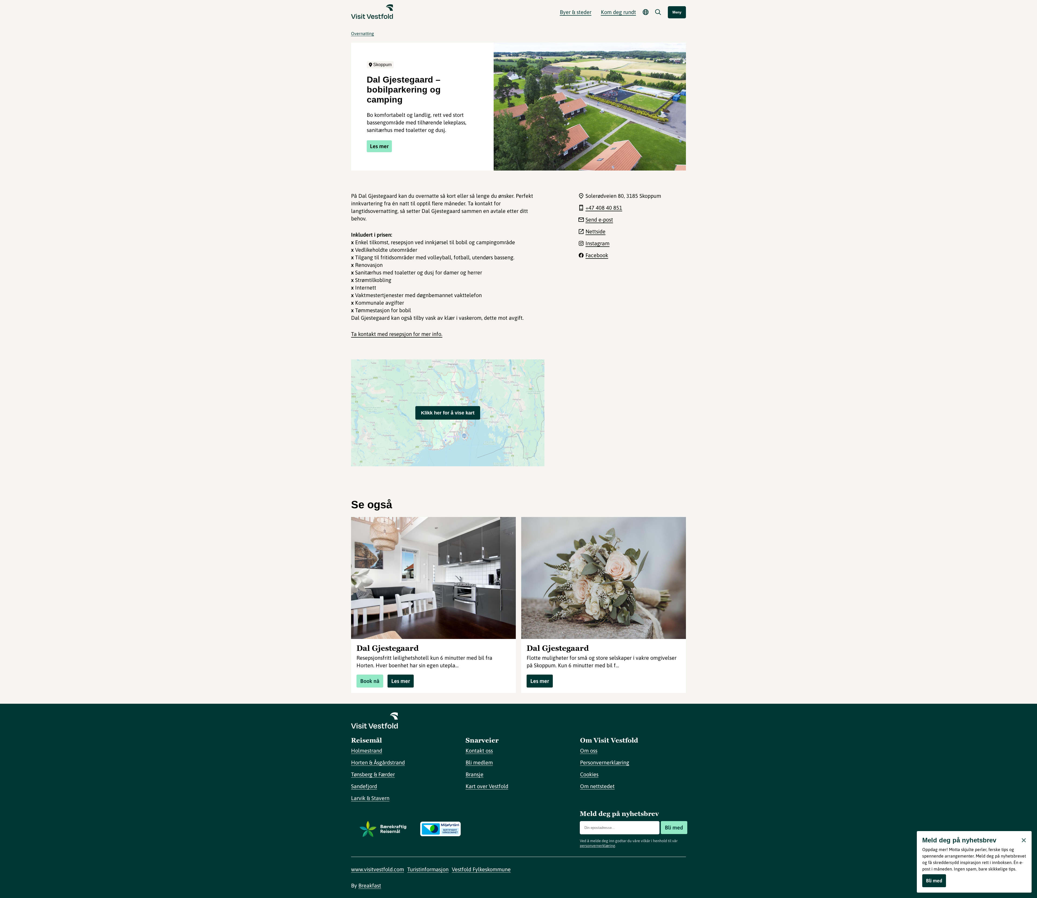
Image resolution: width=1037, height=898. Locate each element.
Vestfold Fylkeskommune (481, 869)
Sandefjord (364, 786)
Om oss (588, 750)
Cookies (589, 774)
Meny (676, 12)
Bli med (674, 827)
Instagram (597, 243)
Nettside (595, 231)
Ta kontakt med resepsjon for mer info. (396, 334)
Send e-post (599, 219)
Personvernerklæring (604, 762)
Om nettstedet (597, 786)
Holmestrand (366, 750)
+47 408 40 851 (603, 208)
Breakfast (369, 885)
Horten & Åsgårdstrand (378, 762)
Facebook (596, 255)
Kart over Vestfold (487, 786)
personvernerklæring (597, 845)
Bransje (474, 774)
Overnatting (362, 33)
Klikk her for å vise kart (447, 413)
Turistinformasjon (428, 869)
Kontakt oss (479, 750)
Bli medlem (479, 762)
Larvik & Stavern (370, 798)
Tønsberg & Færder (373, 774)
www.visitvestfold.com (377, 869)
